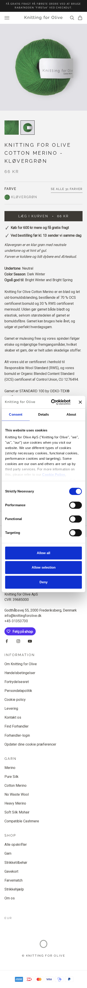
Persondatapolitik (18, 691)
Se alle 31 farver (67, 189)
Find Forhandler (16, 726)
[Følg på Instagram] (18, 641)
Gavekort (11, 871)
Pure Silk (11, 777)
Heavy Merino (15, 803)
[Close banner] (80, 402)
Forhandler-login (17, 735)
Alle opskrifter (15, 844)
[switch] (75, 505)
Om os (9, 898)
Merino (9, 768)
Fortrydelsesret (16, 682)
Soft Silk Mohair (16, 812)
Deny (43, 582)
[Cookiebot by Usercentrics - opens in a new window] (52, 402)
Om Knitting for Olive (20, 664)
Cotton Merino (15, 785)
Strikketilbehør (15, 862)
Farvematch (13, 880)
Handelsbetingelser (19, 673)
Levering (11, 708)
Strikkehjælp (14, 889)
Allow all (43, 553)
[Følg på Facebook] (6, 641)
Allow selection (44, 567)
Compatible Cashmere (21, 821)
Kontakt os (12, 717)
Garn (7, 853)
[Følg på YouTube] (30, 641)
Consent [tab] (15, 414)
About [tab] (71, 414)
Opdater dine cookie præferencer (30, 744)
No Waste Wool (16, 794)
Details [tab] (43, 414)
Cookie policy (15, 699)
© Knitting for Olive (43, 955)
